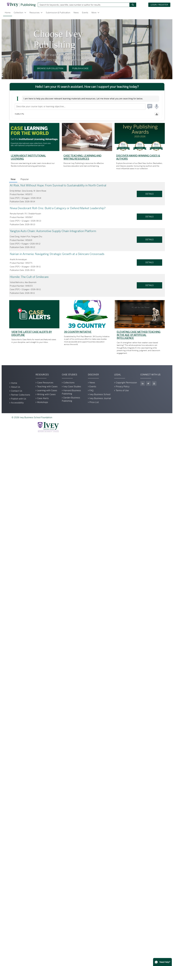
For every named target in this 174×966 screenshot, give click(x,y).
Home (7, 12)
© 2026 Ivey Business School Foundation (32, 417)
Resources (34, 12)
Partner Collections (20, 394)
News (76, 12)
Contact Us (16, 390)
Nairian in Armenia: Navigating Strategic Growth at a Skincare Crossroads (57, 254)
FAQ (91, 390)
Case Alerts (43, 398)
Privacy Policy (122, 386)
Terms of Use (122, 390)
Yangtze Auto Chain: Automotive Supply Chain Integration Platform (53, 231)
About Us (15, 387)
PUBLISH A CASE (80, 68)
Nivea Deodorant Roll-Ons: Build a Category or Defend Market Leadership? (57, 208)
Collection (18, 12)
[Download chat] (156, 114)
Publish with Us (18, 398)
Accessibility (17, 402)
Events (85, 12)
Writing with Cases (46, 394)
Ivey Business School (99, 394)
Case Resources (45, 382)
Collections (68, 382)
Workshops (42, 402)
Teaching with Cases (47, 386)
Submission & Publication (58, 12)
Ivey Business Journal (100, 398)
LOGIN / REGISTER (159, 4)
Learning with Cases (47, 390)
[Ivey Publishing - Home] (21, 4)
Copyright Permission (126, 382)
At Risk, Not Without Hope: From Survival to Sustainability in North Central (58, 185)
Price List (94, 402)
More (93, 12)
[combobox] (82, 5)
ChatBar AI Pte (19, 114)
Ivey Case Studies (72, 386)
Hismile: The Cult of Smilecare (29, 277)
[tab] (13, 179)
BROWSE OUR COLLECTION (50, 68)
